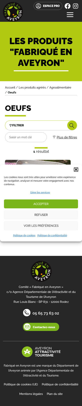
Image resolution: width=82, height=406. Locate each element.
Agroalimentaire (60, 87)
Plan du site (55, 394)
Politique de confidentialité (52, 235)
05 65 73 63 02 (45, 313)
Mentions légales (31, 394)
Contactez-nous (44, 327)
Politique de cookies (24, 235)
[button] (76, 170)
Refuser (41, 215)
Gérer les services (40, 192)
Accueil (10, 87)
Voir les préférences (41, 226)
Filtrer (18, 125)
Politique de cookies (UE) (21, 384)
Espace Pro (51, 6)
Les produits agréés (32, 87)
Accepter (41, 204)
